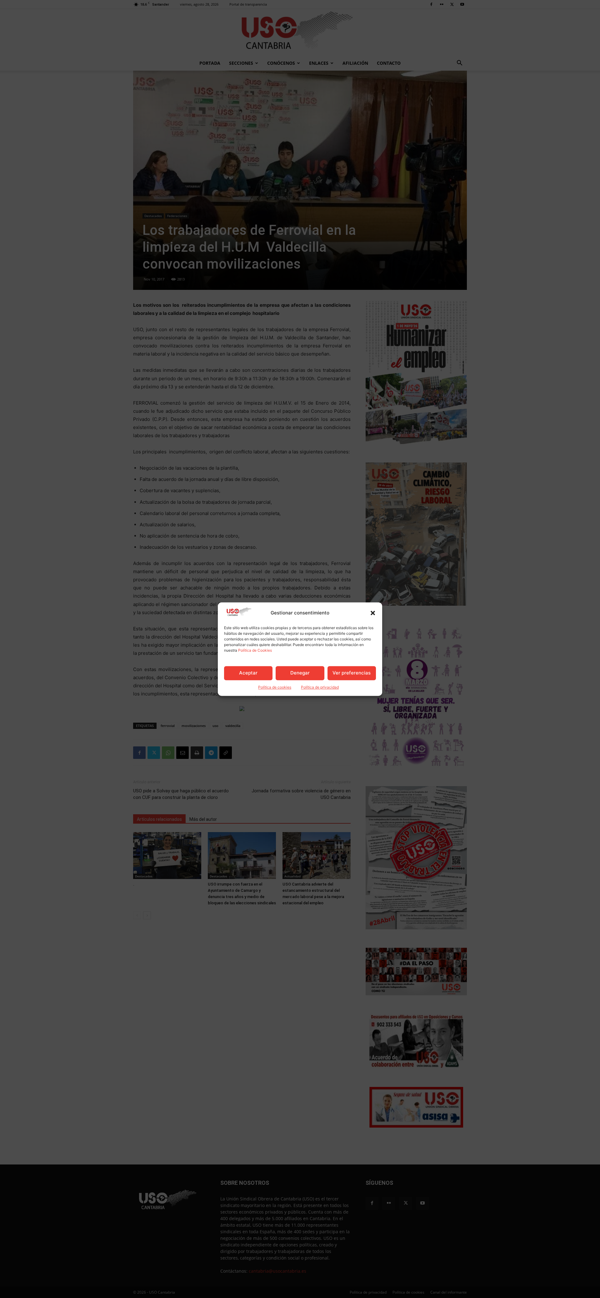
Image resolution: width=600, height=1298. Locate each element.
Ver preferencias (351, 673)
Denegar (300, 673)
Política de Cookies (255, 650)
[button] (373, 613)
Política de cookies (274, 687)
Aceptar (248, 673)
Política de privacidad (320, 687)
